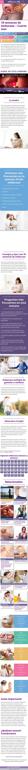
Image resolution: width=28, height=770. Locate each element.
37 (12, 475)
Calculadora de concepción (21, 40)
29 (8, 471)
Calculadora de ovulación (21, 37)
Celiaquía (21, 691)
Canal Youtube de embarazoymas (14, 756)
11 (1, 464)
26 (26, 468)
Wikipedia (7, 452)
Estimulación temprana (21, 639)
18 (26, 464)
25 (22, 468)
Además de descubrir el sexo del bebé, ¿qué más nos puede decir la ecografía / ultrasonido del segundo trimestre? (13, 348)
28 (5, 471)
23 (15, 468)
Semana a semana (22, 32)
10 (26, 461)
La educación (21, 665)
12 (5, 464)
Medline (11, 452)
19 (1, 468)
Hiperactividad (21, 667)
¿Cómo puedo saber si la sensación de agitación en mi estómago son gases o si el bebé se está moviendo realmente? (14, 313)
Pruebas (21, 625)
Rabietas (21, 669)
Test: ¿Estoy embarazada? (6, 37)
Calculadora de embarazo (6, 33)
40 (22, 475)
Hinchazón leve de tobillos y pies (12, 201)
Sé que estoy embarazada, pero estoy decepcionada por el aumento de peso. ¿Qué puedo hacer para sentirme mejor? (13, 325)
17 (22, 464)
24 (19, 468)
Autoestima (21, 674)
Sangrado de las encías (9, 198)
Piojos (21, 688)
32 (19, 471)
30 (12, 471)
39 (19, 475)
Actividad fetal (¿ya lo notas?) (10, 188)
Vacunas (21, 683)
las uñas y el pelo (18, 204)
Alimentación (21, 651)
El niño (21, 648)
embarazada (6, 450)
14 (12, 464)
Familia (21, 656)
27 (1, 471)
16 (19, 464)
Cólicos (21, 642)
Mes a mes (21, 637)
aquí (18, 769)
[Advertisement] (14, 159)
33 (22, 471)
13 (8, 464)
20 (5, 468)
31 (15, 471)
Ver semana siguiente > (14, 767)
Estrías (4, 207)
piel (12, 204)
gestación (11, 450)
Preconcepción (21, 621)
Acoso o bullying (21, 672)
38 (15, 475)
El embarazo (21, 618)
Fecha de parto (6, 40)
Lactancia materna (21, 634)
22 (12, 468)
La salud (21, 681)
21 (8, 468)
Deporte (21, 653)
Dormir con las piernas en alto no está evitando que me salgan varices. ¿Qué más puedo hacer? (12, 342)
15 (15, 464)
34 (26, 471)
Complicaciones (21, 623)
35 (5, 475)
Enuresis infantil (21, 686)
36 (8, 475)
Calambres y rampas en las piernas (12, 194)
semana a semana (16, 450)
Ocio (21, 658)
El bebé (21, 632)
